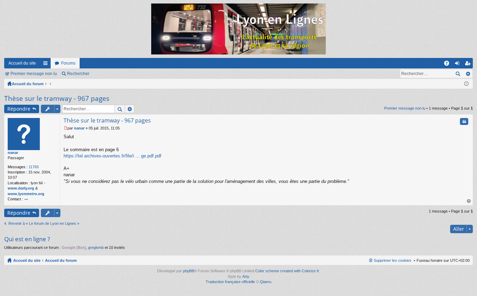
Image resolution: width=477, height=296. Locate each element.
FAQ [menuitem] (449, 64)
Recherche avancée (467, 73)
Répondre (18, 108)
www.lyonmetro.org (26, 194)
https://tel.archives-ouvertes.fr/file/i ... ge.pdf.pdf (112, 155)
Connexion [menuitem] (458, 64)
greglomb (96, 247)
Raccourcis (47, 64)
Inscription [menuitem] (469, 64)
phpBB (188, 271)
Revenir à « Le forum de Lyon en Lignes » (43, 223)
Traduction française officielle (230, 282)
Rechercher (78, 73)
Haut (469, 201)
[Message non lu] (65, 128)
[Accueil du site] (238, 29)
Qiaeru (265, 282)
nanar (13, 152)
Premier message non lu (33, 73)
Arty (245, 276)
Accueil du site (22, 63)
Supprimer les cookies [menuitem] (392, 260)
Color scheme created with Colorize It (287, 271)
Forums (68, 63)
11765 (34, 167)
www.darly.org (21, 188)
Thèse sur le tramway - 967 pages (56, 98)
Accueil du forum (28, 84)
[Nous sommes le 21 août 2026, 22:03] (466, 84)
